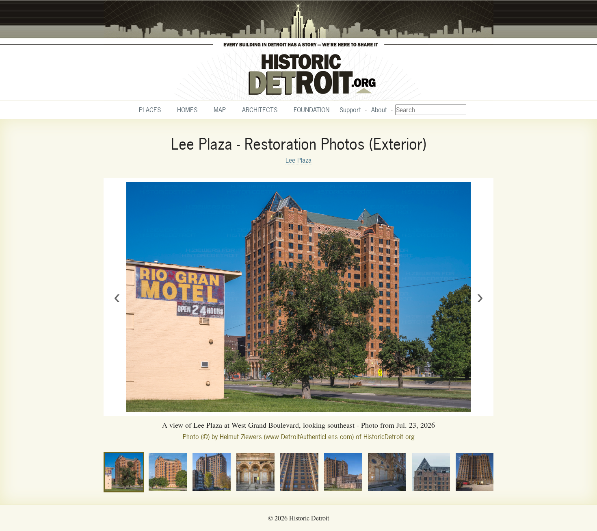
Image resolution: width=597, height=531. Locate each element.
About (379, 109)
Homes (187, 109)
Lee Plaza (298, 160)
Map (220, 109)
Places (150, 109)
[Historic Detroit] (298, 50)
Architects (259, 109)
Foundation (311, 109)
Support (350, 109)
